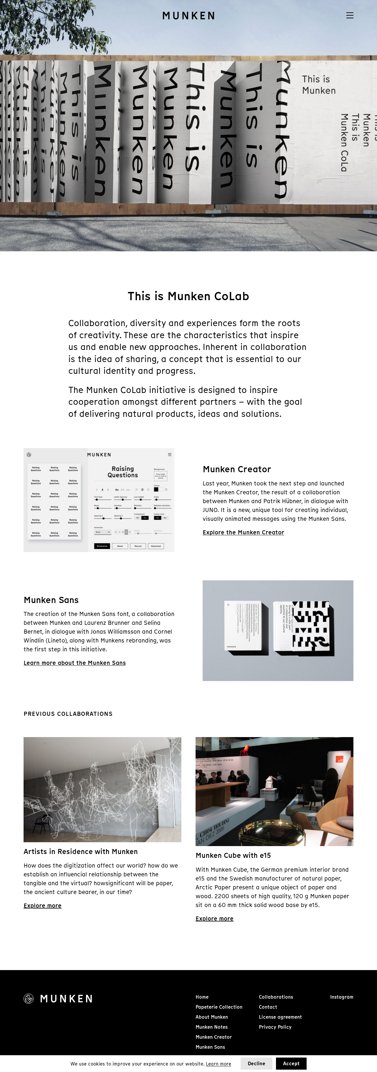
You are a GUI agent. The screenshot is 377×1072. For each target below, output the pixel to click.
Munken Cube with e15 (233, 855)
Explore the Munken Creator (243, 532)
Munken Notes (212, 1027)
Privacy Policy (275, 1027)
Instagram (341, 997)
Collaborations (276, 997)
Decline (256, 1063)
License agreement (280, 1017)
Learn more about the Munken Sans (75, 663)
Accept (291, 1063)
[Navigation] (349, 15)
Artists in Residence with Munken (81, 851)
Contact (268, 1007)
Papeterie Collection (219, 1007)
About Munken (212, 1017)
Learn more (218, 1064)
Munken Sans (210, 1047)
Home (202, 997)
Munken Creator (214, 1037)
